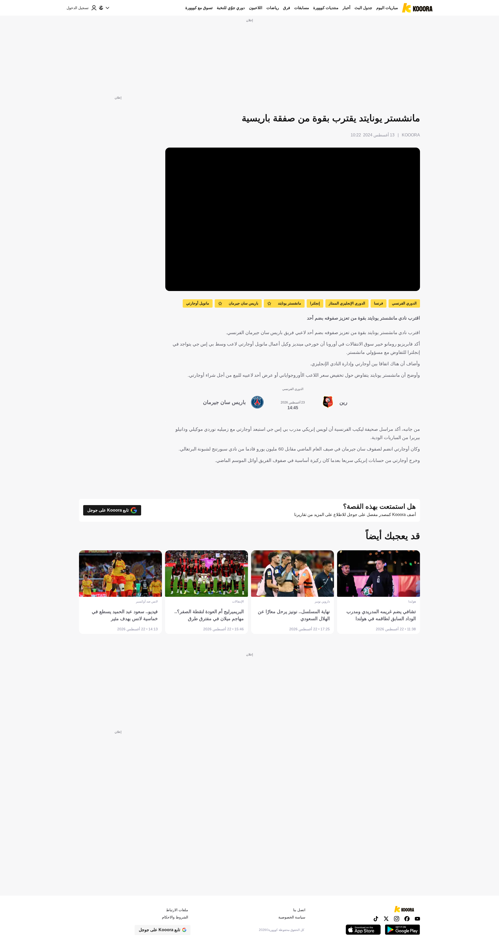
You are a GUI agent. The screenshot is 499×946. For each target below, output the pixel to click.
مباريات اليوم (387, 7)
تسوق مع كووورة (199, 7)
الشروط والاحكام (175, 917)
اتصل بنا (299, 910)
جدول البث (363, 7)
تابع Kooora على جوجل (108, 510)
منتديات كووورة (325, 7)
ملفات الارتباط (177, 910)
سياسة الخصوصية (291, 917)
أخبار (346, 7)
